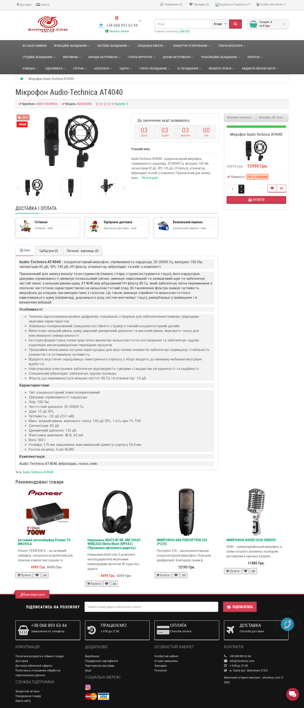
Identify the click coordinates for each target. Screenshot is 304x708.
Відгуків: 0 (121, 104)
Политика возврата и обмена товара (39, 656)
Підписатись (243, 607)
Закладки (160, 665)
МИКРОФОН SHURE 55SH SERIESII (251, 540)
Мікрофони (70, 57)
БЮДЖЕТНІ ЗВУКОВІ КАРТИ (258, 68)
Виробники (92, 656)
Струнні (78, 68)
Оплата (44, 4)
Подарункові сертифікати (101, 661)
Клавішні (29, 68)
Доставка (25, 4)
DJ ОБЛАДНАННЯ (187, 68)
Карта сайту (23, 701)
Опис (27, 250)
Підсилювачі (53, 68)
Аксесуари (101, 68)
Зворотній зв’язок (27, 691)
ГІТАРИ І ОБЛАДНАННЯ (153, 68)
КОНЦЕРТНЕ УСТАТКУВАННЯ (190, 45)
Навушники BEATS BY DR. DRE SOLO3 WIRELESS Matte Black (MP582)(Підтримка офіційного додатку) (114, 544)
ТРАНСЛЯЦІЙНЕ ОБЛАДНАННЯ (219, 57)
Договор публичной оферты (33, 665)
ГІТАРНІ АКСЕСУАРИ (230, 45)
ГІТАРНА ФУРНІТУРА (140, 57)
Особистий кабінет (166, 656)
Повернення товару (28, 696)
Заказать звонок (118, 31)
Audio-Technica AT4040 (38, 472)
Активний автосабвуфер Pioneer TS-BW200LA (44, 542)
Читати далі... (151, 178)
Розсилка (160, 670)
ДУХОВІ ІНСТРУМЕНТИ (176, 57)
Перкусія (253, 57)
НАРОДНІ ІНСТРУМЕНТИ (102, 57)
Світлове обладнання (112, 45)
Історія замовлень (166, 661)
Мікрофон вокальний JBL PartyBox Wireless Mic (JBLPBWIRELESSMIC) (241, 117)
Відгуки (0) (50, 251)
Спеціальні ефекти (150, 45)
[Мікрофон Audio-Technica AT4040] (34, 188)
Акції (88, 670)
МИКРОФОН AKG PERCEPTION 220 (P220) (182, 542)
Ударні (124, 68)
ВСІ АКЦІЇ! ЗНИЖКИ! (35, 45)
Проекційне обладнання (70, 45)
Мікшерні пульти (220, 68)
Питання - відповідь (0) (83, 251)
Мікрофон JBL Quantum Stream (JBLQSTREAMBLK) (274, 117)
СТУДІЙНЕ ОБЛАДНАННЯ (37, 57)
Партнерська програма (99, 665)
